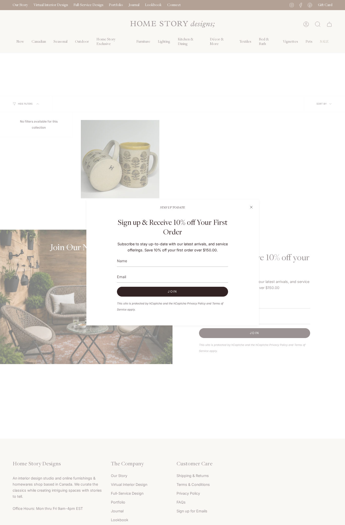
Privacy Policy (196, 303)
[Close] (251, 207)
